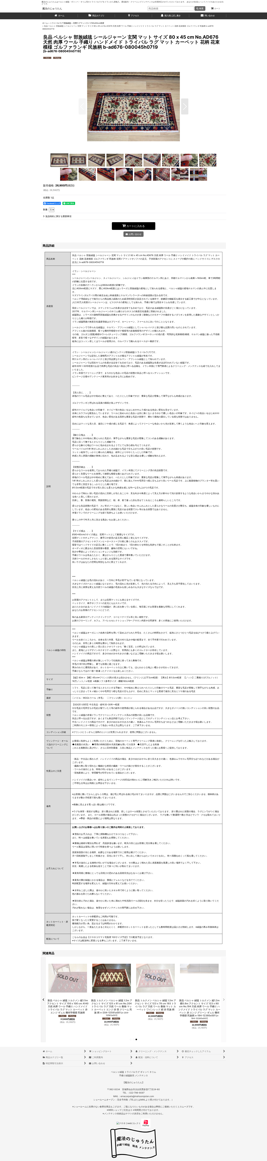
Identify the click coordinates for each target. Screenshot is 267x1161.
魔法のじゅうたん (52, 8)
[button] (82, 106)
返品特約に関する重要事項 (58, 216)
